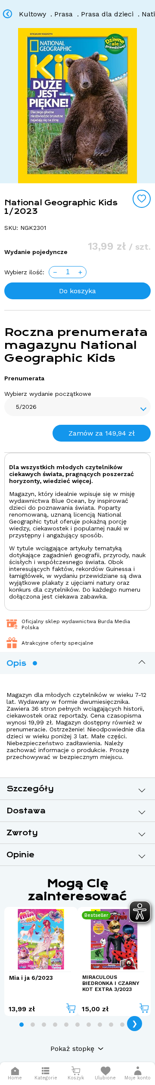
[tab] (21, 1024)
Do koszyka (77, 291)
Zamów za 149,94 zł (101, 433)
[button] (137, 1073)
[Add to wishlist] (142, 199)
